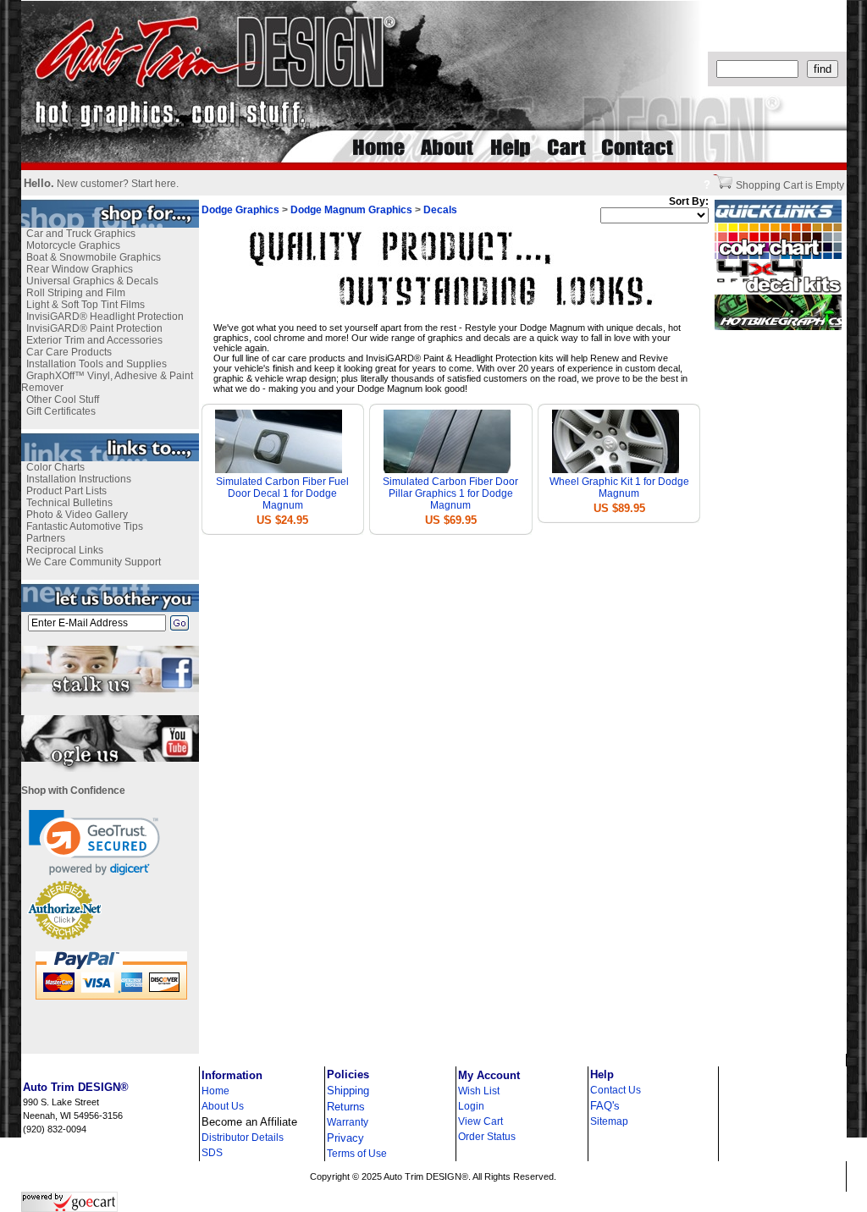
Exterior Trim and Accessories (94, 340)
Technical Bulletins (69, 503)
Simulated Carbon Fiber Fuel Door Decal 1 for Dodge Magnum (282, 493)
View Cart (480, 1121)
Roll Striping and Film (75, 293)
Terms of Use (357, 1154)
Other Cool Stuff (62, 399)
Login (471, 1106)
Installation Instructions (78, 479)
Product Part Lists (66, 491)
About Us (223, 1106)
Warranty (347, 1122)
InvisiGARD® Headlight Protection (105, 316)
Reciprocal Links (64, 550)
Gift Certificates (61, 411)
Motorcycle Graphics (73, 245)
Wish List (479, 1091)
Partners (45, 538)
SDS (212, 1153)
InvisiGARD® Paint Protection (94, 328)
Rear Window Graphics (79, 269)
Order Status (487, 1137)
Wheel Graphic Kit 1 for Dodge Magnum (619, 487)
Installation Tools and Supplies (96, 364)
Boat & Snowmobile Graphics (93, 257)
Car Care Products (69, 352)
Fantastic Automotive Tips (84, 526)
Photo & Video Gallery (77, 515)
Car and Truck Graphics (80, 234)
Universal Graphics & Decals (92, 281)
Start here (153, 184)
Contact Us (615, 1090)
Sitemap (609, 1121)
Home (215, 1091)
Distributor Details (243, 1137)
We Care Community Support (93, 562)
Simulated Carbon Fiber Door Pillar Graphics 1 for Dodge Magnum (450, 493)
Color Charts (55, 467)
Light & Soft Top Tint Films (85, 305)
